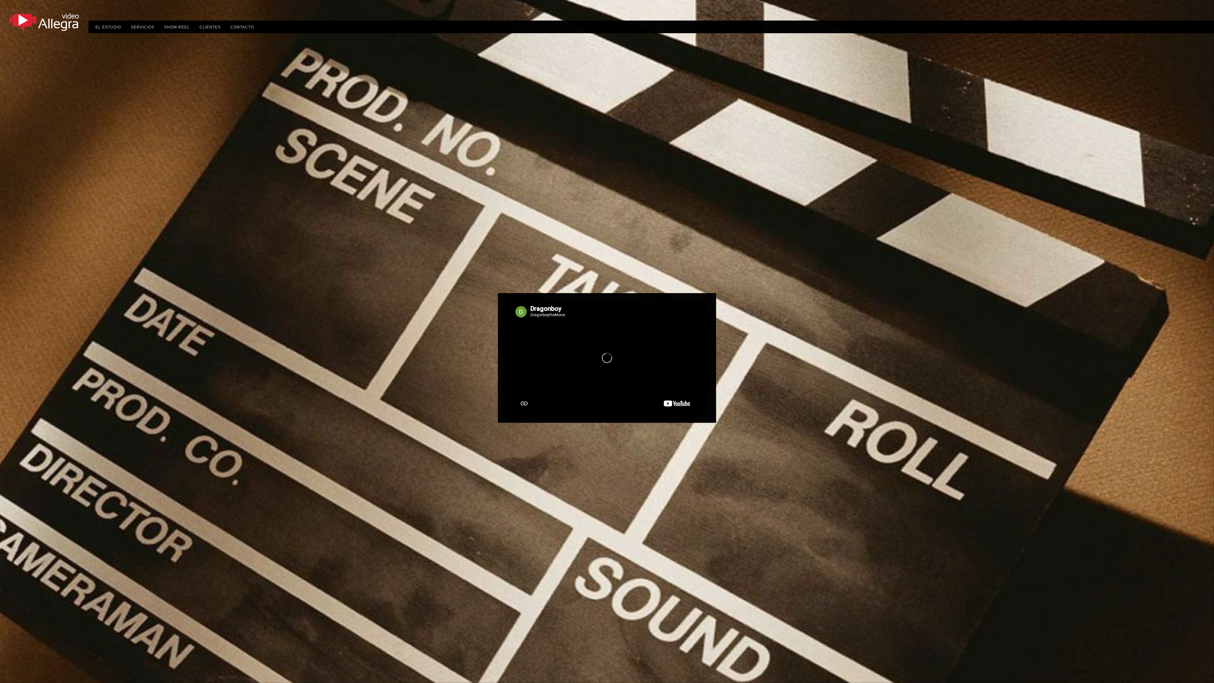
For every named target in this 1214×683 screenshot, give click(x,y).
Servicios (142, 27)
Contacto (242, 27)
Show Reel (177, 27)
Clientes (210, 27)
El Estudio (108, 27)
